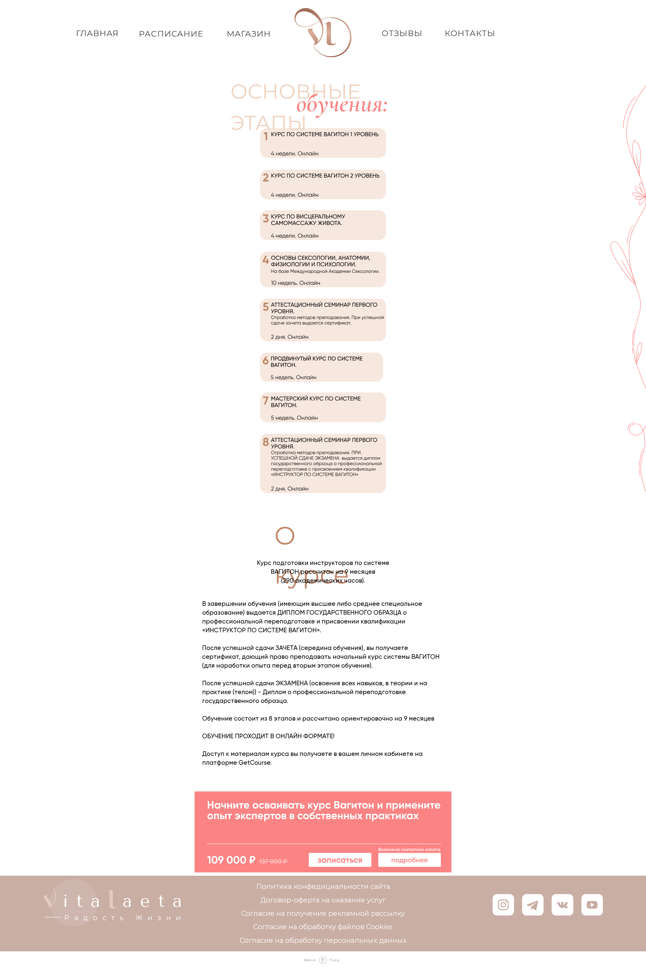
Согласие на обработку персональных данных (323, 940)
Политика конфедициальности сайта (323, 886)
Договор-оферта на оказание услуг (323, 900)
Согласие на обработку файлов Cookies (323, 926)
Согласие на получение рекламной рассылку (323, 913)
